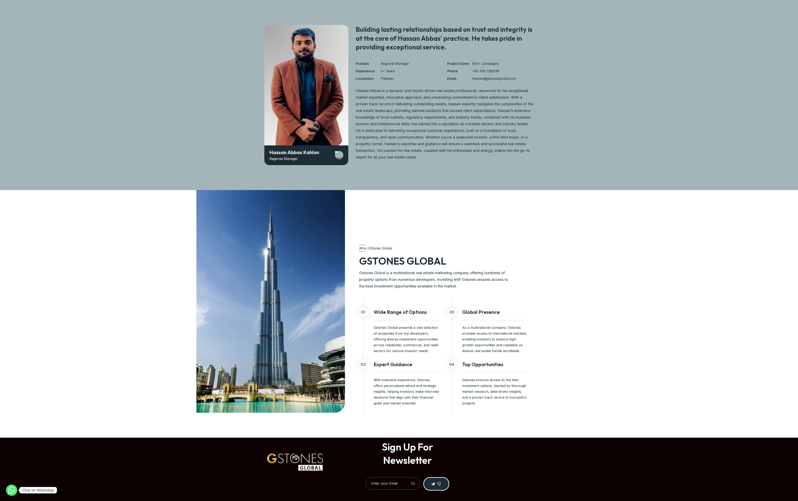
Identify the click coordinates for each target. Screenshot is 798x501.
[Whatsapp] (11, 490)
